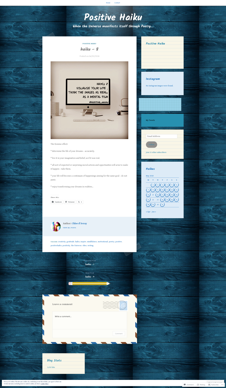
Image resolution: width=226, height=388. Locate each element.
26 (172, 200)
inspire (83, 242)
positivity (66, 245)
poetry (111, 242)
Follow (151, 145)
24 (162, 200)
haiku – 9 (89, 275)
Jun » (154, 212)
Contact (117, 3)
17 (162, 195)
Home (108, 3)
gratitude (70, 242)
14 (148, 195)
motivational (103, 242)
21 (148, 200)
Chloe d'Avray (79, 223)
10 (162, 190)
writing (90, 245)
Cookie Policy (44, 384)
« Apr (148, 212)
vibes (85, 245)
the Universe (76, 245)
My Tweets (150, 120)
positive (118, 242)
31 (162, 205)
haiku (77, 242)
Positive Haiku (113, 17)
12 (172, 190)
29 (153, 205)
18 (167, 195)
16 (158, 195)
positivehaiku (56, 245)
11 (167, 190)
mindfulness (92, 242)
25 (167, 200)
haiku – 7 (90, 262)
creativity (62, 242)
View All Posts (69, 228)
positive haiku (89, 44)
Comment (119, 334)
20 (176, 195)
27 (176, 200)
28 (148, 205)
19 (172, 195)
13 (176, 190)
